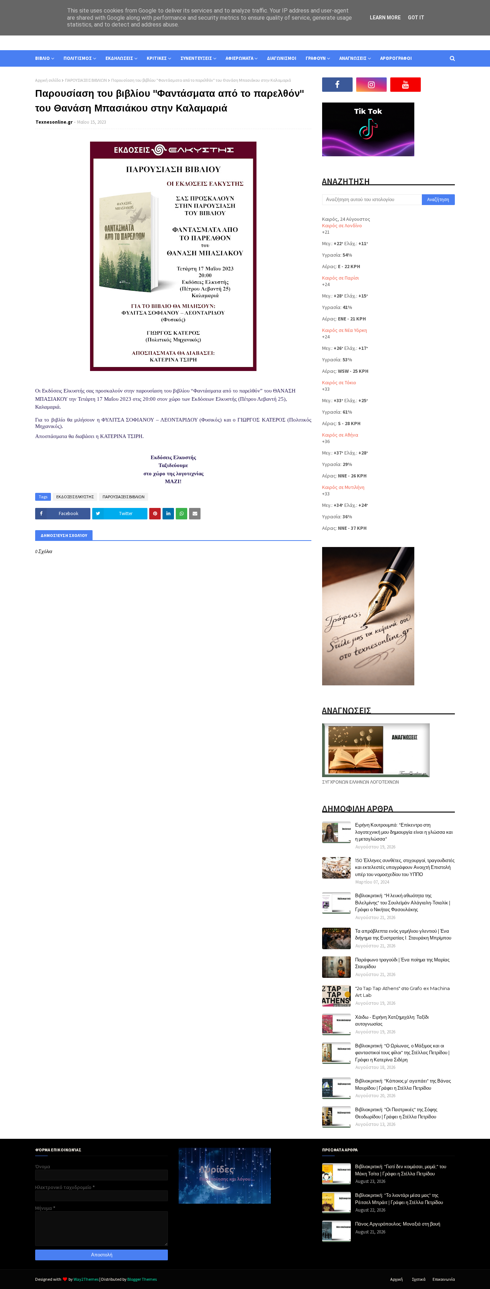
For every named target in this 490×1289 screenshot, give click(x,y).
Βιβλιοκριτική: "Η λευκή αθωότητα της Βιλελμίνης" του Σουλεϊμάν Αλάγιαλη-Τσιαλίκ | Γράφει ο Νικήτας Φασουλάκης (402, 902)
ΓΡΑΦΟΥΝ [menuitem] (316, 58)
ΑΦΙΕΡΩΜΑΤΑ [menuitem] (239, 58)
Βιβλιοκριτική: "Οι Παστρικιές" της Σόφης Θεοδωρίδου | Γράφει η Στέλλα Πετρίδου (396, 1113)
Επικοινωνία (444, 1279)
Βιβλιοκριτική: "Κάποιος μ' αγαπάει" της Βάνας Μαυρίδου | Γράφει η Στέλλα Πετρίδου (403, 1084)
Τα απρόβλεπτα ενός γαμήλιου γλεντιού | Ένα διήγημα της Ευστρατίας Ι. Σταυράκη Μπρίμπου (403, 934)
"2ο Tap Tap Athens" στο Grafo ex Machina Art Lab (402, 991)
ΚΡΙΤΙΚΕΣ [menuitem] (157, 58)
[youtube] (405, 84)
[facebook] (337, 84)
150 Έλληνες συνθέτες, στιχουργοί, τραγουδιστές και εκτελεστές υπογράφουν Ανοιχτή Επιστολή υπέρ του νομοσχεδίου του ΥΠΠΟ (404, 867)
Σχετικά (418, 1279)
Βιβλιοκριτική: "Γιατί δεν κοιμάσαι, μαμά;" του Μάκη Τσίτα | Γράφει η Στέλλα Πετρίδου (400, 1170)
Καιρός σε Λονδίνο (342, 225)
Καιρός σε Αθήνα (340, 435)
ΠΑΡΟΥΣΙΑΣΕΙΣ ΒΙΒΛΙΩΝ (86, 80)
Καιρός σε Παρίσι (340, 278)
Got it (416, 17)
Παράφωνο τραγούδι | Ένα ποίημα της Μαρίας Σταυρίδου (402, 963)
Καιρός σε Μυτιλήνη (343, 487)
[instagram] (371, 84)
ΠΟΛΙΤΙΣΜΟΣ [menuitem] (77, 58)
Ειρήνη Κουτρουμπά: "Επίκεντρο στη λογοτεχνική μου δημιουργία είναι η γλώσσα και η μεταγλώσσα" (404, 832)
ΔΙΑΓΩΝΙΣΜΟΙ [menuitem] (281, 58)
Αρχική (396, 1279)
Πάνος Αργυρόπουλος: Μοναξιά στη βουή (397, 1224)
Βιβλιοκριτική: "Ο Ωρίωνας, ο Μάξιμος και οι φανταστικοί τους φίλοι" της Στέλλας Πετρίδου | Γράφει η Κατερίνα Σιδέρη (402, 1052)
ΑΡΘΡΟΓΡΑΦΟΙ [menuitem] (396, 58)
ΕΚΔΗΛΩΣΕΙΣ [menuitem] (119, 58)
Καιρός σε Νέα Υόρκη (344, 330)
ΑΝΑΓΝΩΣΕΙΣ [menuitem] (353, 58)
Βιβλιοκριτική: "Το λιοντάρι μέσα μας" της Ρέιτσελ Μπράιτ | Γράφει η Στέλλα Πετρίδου (399, 1198)
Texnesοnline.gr (54, 122)
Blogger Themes (142, 1279)
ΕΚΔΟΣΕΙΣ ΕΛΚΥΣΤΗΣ (75, 496)
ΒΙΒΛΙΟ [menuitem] (42, 58)
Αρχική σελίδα (48, 80)
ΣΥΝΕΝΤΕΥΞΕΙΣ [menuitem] (196, 58)
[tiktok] (439, 84)
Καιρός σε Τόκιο (339, 382)
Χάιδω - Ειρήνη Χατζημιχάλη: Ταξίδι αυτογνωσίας (392, 1020)
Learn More (385, 17)
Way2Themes (86, 1279)
